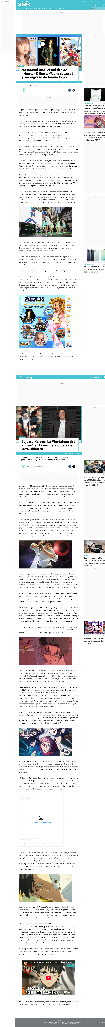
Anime (21, 65)
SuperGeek (29, 90)
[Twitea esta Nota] (73, 90)
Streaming (61, 8)
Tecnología (27, 8)
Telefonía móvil (88, 103)
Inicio (20, 8)
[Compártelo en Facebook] (69, 90)
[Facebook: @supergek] (101, 5)
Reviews (44, 8)
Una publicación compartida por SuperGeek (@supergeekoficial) (41, 843)
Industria (86, 475)
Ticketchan (48, 356)
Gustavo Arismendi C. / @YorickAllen (35, 466)
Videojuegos (36, 8)
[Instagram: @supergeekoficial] (104, 5)
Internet (86, 555)
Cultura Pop (53, 8)
